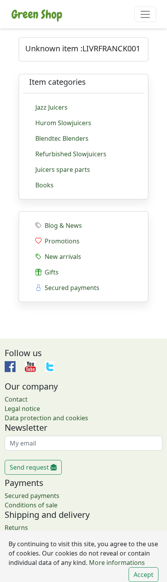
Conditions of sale (31, 505)
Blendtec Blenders (62, 138)
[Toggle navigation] (145, 14)
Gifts (50, 272)
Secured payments (70, 287)
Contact (16, 399)
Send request (30, 467)
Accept (143, 574)
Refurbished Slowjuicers (70, 154)
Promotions (61, 241)
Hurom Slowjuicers (63, 123)
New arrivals (61, 256)
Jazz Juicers (51, 107)
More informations (116, 562)
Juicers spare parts (62, 169)
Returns (16, 527)
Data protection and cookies (46, 418)
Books (44, 185)
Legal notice (22, 408)
